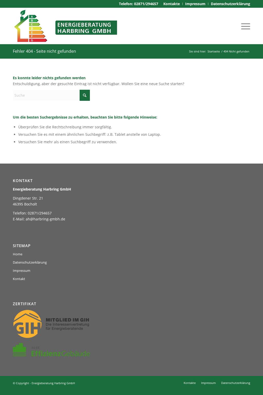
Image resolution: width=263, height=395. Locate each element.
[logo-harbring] (66, 26)
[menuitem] (172, 4)
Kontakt (19, 278)
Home (17, 254)
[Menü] (244, 26)
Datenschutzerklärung (30, 262)
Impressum (21, 270)
